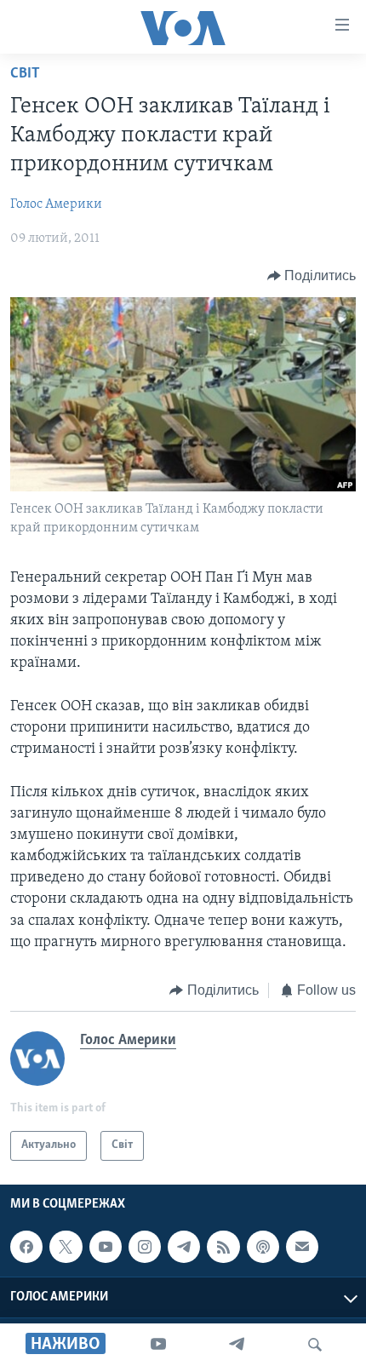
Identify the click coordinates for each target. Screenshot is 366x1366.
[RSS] (223, 1247)
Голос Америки (56, 204)
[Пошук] (314, 1344)
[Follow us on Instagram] (145, 1247)
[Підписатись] (302, 1247)
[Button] (312, 276)
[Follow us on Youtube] (105, 1247)
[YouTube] (158, 1344)
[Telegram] (236, 1344)
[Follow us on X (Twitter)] (65, 1247)
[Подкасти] (263, 1247)
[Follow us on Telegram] (184, 1247)
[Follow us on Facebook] (26, 1247)
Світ (25, 74)
